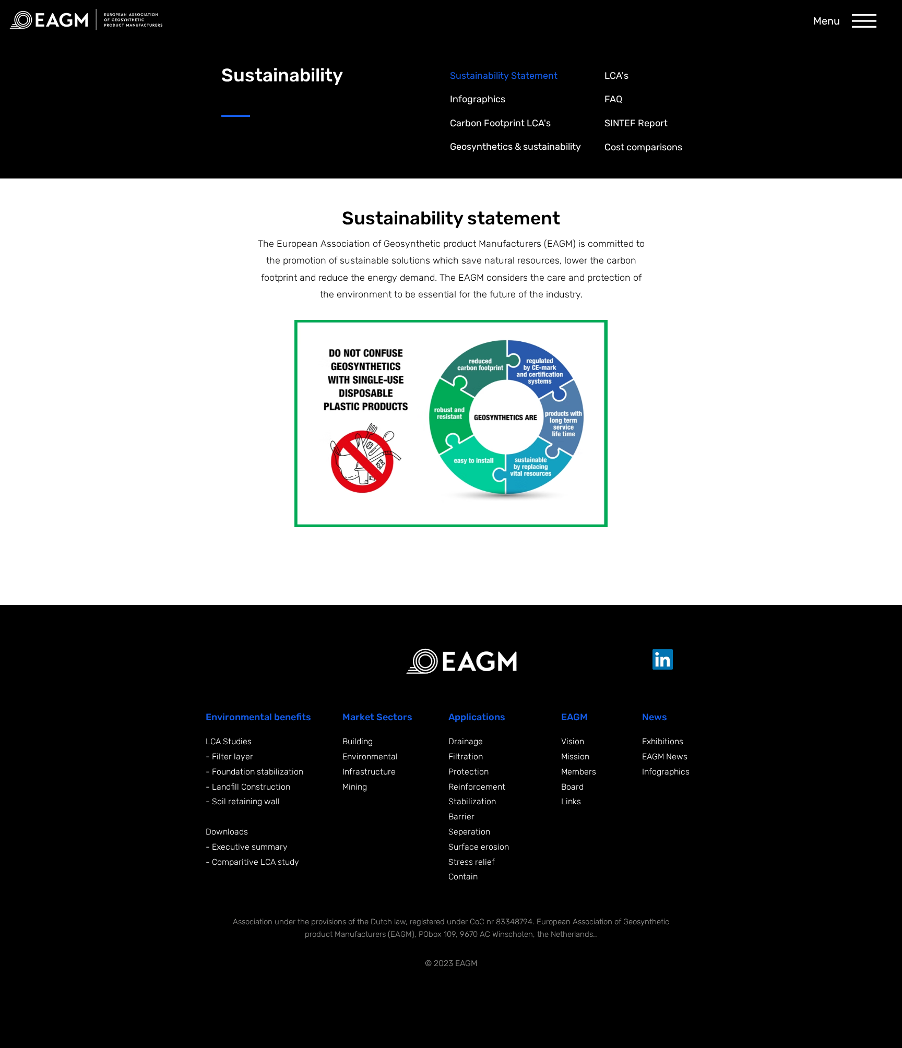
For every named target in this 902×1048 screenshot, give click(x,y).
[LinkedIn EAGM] (662, 659)
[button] (864, 21)
